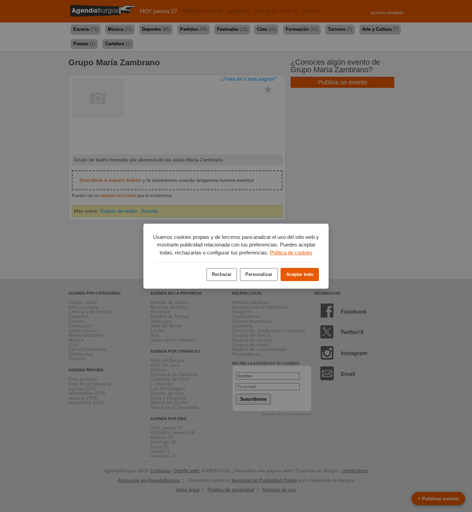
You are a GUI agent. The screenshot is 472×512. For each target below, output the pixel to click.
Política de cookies (291, 252)
